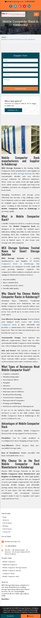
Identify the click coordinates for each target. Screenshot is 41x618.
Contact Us (12, 110)
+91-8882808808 (10, 546)
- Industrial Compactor (9, 565)
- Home (4, 517)
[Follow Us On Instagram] (19, 6)
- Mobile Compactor (8, 562)
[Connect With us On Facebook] (10, 6)
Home (3, 37)
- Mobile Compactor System (11, 570)
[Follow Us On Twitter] (15, 6)
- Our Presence (6, 529)
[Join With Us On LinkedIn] (29, 6)
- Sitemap (4, 526)
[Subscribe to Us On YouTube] (24, 6)
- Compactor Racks (8, 573)
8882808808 (30, 1)
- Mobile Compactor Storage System (14, 567)
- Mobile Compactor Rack (10, 576)
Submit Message (20, 88)
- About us (5, 520)
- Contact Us (5, 532)
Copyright (5, 608)
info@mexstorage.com (14, 1)
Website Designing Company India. (26, 612)
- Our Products (6, 523)
